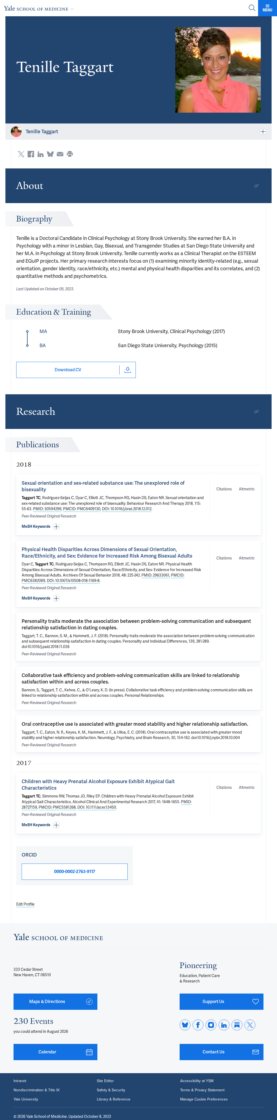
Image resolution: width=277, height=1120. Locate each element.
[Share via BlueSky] (50, 154)
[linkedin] (224, 1025)
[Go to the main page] (39, 8)
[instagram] (211, 1025)
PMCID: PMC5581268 (57, 807)
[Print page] (70, 154)
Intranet (20, 1081)
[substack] (237, 1025)
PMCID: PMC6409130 (81, 508)
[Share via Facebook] (31, 154)
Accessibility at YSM (196, 1081)
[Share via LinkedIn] (40, 154)
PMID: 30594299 (47, 508)
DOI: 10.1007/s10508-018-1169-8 (73, 580)
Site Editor (105, 1081)
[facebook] (198, 1025)
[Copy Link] (256, 185)
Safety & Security (111, 1090)
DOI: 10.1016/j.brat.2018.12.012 (126, 508)
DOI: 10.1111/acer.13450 (96, 807)
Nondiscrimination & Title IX (37, 1090)
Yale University (26, 1099)
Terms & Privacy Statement (202, 1090)
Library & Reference (113, 1099)
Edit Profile (25, 904)
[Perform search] (252, 8)
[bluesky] (185, 1025)
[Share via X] (21, 154)
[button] (218, 70)
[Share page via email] (60, 154)
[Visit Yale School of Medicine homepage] (58, 938)
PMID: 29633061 (155, 575)
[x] (250, 1025)
